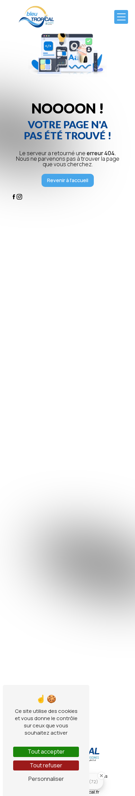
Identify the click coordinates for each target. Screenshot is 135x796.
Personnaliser (46, 779)
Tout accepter (46, 751)
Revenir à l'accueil (67, 180)
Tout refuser (46, 765)
